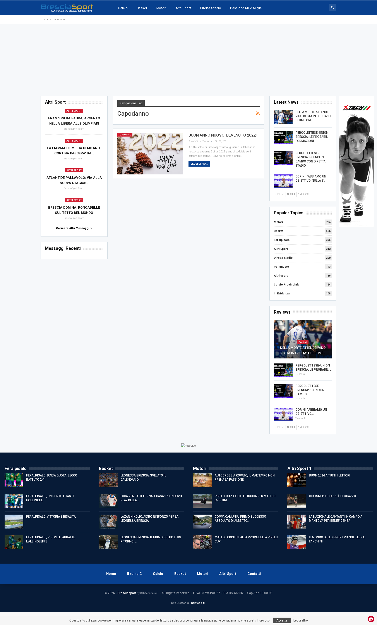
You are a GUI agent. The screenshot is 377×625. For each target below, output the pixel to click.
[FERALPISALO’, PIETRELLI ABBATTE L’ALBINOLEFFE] (14, 542)
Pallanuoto (281, 266)
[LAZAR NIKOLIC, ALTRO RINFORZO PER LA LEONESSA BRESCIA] (108, 522)
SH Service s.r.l (196, 603)
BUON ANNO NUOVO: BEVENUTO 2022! (222, 135)
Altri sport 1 (282, 275)
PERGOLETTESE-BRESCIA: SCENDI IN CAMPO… (309, 390)
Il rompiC (125, 134)
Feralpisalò (282, 240)
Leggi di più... (199, 163)
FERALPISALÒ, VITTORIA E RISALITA (51, 516)
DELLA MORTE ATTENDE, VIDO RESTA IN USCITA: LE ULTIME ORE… (313, 116)
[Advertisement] (188, 60)
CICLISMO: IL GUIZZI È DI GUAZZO (332, 496)
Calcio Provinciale (287, 284)
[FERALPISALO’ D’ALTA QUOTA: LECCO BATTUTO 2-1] (14, 480)
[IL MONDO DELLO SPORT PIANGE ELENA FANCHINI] (296, 542)
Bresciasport (126, 593)
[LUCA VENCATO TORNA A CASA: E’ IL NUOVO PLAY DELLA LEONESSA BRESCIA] (108, 501)
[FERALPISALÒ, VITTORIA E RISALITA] (14, 522)
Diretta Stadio (210, 8)
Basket (142, 8)
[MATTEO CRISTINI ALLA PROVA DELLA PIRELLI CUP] (202, 542)
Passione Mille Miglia (246, 8)
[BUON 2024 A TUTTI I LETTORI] (296, 480)
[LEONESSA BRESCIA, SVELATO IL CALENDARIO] (108, 480)
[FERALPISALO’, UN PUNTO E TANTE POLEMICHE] (14, 501)
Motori (161, 8)
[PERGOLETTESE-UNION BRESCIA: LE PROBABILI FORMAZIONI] (283, 138)
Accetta (281, 620)
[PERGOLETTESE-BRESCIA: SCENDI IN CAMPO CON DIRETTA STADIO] (283, 158)
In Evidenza (282, 293)
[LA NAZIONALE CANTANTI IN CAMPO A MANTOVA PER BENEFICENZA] (296, 522)
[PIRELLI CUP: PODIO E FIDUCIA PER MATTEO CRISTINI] (202, 501)
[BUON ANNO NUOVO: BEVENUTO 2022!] (150, 153)
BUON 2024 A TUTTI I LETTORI (329, 475)
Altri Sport (183, 8)
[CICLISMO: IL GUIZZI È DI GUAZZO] (296, 501)
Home (111, 574)
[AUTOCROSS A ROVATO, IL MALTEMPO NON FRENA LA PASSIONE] (202, 480)
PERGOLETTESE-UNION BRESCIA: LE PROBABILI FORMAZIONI (312, 137)
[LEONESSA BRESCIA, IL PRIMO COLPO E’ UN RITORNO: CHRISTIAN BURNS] (108, 542)
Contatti (254, 574)
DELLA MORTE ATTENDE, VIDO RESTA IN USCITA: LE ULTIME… (303, 350)
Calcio (123, 8)
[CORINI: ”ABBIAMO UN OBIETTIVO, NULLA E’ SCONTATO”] (283, 181)
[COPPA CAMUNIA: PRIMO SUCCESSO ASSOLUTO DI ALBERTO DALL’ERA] (202, 522)
